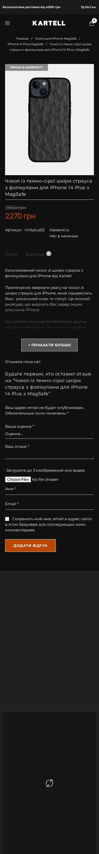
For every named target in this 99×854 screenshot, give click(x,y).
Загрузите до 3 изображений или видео (45, 470)
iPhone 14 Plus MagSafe (25, 44)
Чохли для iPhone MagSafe (56, 38)
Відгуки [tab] (37, 254)
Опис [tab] (11, 254)
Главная (22, 38)
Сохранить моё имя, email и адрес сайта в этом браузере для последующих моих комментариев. (48, 524)
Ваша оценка (19, 426)
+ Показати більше (49, 345)
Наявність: (60, 229)
